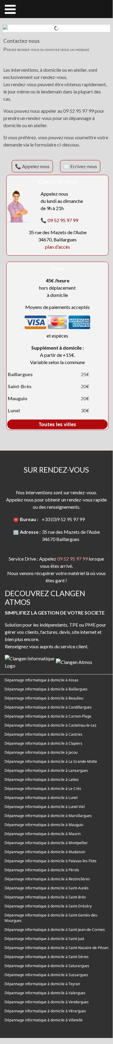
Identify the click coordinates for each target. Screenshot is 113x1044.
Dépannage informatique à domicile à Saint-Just (44, 938)
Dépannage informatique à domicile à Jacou (41, 752)
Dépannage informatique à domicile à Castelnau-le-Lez (50, 725)
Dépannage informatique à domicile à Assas (41, 680)
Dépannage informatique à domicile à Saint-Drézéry (48, 906)
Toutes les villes (57, 424)
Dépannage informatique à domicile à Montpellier (46, 842)
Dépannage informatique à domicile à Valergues (45, 992)
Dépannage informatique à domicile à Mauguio (44, 824)
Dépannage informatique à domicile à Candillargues (48, 707)
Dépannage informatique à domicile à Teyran (42, 983)
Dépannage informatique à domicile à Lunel (41, 797)
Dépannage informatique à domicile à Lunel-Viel (45, 806)
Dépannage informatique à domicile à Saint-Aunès (47, 888)
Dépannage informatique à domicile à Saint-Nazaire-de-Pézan (56, 947)
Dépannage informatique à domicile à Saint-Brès (45, 897)
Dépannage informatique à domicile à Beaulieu (44, 698)
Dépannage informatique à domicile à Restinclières (47, 879)
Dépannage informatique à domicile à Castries (43, 734)
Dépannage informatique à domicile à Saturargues (47, 965)
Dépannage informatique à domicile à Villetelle (44, 1020)
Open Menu (10, 9)
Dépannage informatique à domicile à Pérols (42, 870)
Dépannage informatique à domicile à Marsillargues (48, 815)
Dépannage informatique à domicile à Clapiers (43, 743)
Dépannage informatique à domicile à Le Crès (43, 788)
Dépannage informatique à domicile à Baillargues (46, 689)
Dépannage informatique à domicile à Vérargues (45, 1011)
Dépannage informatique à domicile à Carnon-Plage (48, 716)
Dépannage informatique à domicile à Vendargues (47, 1002)
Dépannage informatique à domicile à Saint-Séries (47, 956)
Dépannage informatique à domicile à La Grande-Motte (51, 761)
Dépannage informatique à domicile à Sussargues (46, 974)
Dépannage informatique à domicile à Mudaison (45, 851)
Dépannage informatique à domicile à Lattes (42, 779)
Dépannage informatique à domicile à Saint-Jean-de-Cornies (55, 929)
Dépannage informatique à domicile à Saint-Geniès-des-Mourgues (51, 918)
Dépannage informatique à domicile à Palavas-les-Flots (50, 860)
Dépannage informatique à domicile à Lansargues (46, 770)
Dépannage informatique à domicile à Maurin (43, 833)
